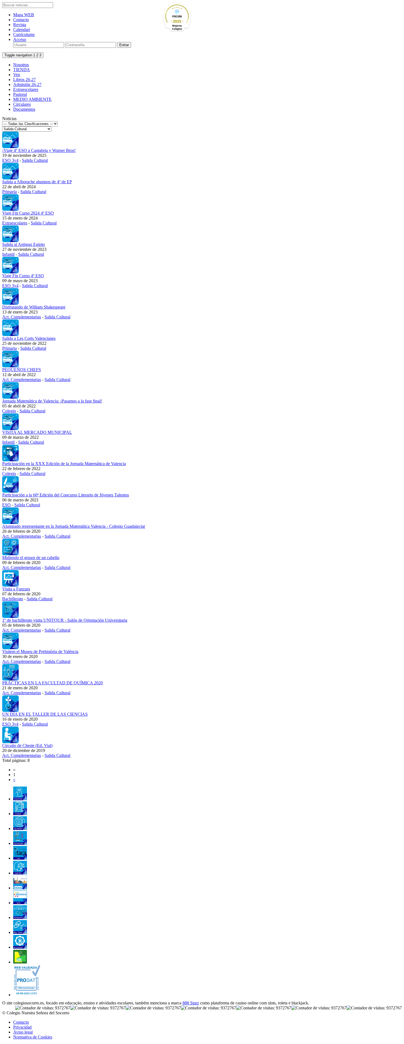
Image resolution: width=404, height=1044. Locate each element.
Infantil (8, 254)
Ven (16, 74)
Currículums (24, 34)
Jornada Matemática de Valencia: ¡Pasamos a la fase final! (52, 401)
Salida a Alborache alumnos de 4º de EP (37, 181)
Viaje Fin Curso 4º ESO (23, 275)
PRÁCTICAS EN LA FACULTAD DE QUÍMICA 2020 (52, 683)
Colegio (9, 411)
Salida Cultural (35, 160)
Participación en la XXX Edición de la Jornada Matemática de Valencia (64, 463)
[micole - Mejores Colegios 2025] (189, 17)
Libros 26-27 (24, 79)
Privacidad (22, 1027)
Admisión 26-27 (27, 84)
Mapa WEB (23, 14)
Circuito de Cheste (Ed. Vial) (27, 745)
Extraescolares (25, 89)
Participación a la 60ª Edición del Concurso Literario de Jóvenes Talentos (65, 495)
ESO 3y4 (10, 160)
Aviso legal (23, 1032)
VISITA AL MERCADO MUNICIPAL (37, 432)
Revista (19, 24)
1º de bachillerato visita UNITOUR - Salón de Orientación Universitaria (64, 620)
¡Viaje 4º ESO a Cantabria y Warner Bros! (39, 150)
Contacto (21, 19)
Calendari (21, 29)
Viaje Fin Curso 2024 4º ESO (28, 213)
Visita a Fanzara (16, 589)
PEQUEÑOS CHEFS (21, 369)
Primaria (9, 191)
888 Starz (190, 1003)
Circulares (22, 104)
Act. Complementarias (21, 317)
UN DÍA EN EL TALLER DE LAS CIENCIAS (45, 714)
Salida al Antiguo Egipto (23, 244)
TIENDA (21, 69)
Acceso (19, 39)
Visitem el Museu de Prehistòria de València (40, 651)
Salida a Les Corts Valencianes (29, 338)
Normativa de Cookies (32, 1037)
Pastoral (20, 94)
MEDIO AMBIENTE (32, 99)
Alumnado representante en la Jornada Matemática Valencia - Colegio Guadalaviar (73, 526)
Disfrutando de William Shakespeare (33, 307)
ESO (6, 504)
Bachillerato (12, 598)
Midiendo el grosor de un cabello (30, 557)
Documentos (24, 109)
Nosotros (21, 64)
